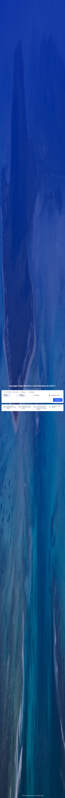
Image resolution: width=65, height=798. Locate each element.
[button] (52, 2)
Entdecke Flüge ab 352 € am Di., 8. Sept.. (32, 389)
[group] (10, 395)
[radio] (7, 392)
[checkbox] (31, 392)
